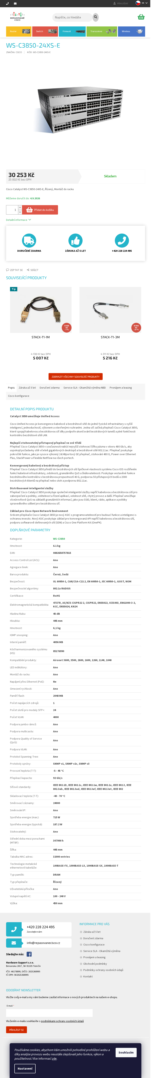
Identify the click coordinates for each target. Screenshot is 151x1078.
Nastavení (25, 1068)
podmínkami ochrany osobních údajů (62, 1021)
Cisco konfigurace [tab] (18, 396)
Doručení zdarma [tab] (50, 388)
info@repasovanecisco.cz (43, 943)
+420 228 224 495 (41, 929)
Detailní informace (16, 220)
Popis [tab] (11, 388)
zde (54, 1058)
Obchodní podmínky (95, 964)
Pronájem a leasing (94, 957)
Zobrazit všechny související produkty (75, 376)
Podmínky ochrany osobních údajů (103, 970)
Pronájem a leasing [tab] (121, 388)
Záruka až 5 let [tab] (27, 388)
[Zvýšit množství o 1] (20, 207)
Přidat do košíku (44, 209)
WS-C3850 (59, 539)
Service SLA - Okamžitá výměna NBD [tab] (85, 388)
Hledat (96, 17)
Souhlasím (126, 1052)
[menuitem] (18, 31)
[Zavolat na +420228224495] (10, 3)
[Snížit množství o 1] (20, 212)
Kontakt (88, 977)
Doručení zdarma (93, 938)
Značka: (14, 52)
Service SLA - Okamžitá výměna (101, 951)
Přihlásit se (16, 1029)
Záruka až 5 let (91, 932)
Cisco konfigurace (94, 945)
